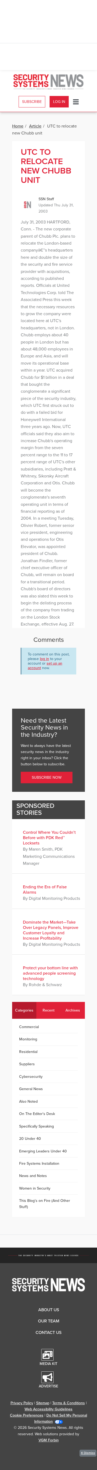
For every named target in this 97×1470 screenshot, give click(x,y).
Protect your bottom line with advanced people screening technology (50, 973)
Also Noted (28, 1101)
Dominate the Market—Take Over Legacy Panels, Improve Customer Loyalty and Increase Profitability (50, 930)
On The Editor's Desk (37, 1114)
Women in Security (34, 1188)
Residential (28, 1052)
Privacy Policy (22, 1403)
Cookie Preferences (26, 1415)
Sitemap (42, 1403)
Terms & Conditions (68, 1403)
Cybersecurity (31, 1076)
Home (17, 126)
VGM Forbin (49, 1440)
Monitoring (28, 1039)
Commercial (29, 1027)
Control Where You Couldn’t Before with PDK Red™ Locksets (49, 838)
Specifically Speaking (36, 1126)
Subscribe (32, 101)
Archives (72, 1010)
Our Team (48, 1321)
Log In (59, 101)
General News (31, 1089)
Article (35, 126)
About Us (48, 1310)
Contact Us (48, 1332)
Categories (24, 1010)
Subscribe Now (46, 777)
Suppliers (27, 1064)
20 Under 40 (30, 1138)
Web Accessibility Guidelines (48, 1409)
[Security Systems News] (48, 82)
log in (44, 659)
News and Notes (33, 1176)
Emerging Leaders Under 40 (43, 1151)
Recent (48, 1010)
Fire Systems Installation (39, 1163)
